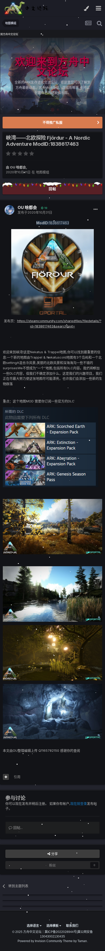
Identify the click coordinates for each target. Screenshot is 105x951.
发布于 (35, 212)
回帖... (17, 827)
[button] (87, 76)
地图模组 (42, 172)
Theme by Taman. (75, 941)
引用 (17, 777)
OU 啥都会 (18, 167)
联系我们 (72, 926)
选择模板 (52, 926)
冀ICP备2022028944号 (61, 932)
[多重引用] (6, 777)
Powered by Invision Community (40, 941)
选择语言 (33, 926)
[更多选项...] (95, 209)
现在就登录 (78, 803)
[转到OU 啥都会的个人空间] (9, 210)
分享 (54, 854)
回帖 (52, 189)
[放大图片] (52, 272)
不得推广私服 (52, 122)
